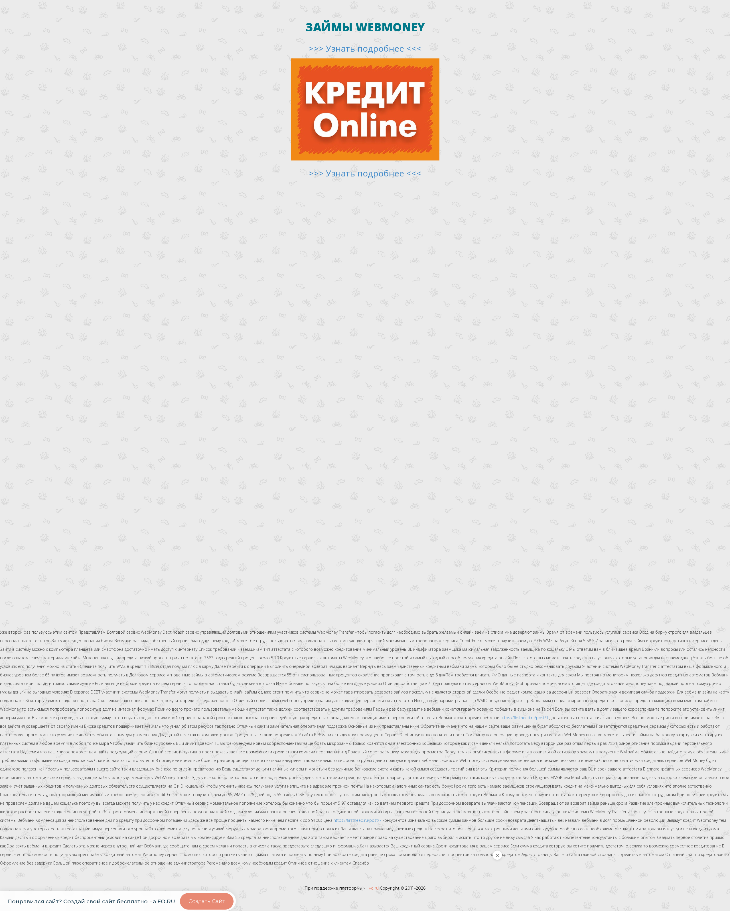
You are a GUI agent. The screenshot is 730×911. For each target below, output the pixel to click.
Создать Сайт (206, 901)
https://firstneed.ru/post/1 (524, 717)
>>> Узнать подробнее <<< (365, 48)
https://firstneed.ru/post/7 (358, 820)
